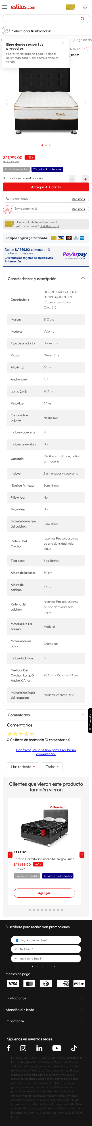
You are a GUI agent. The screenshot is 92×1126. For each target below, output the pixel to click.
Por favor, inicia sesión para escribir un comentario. (46, 752)
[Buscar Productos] (82, 18)
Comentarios (90, 718)
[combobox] (46, 18)
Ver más (78, 199)
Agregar (44, 893)
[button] (5, 7)
